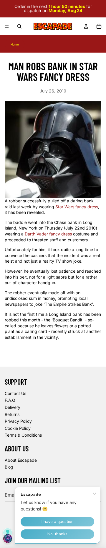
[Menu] (7, 26)
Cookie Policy (18, 428)
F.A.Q (10, 400)
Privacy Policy (18, 421)
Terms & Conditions (23, 435)
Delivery (12, 407)
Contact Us (15, 393)
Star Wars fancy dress (76, 206)
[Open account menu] (86, 26)
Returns (12, 414)
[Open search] (19, 26)
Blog (9, 466)
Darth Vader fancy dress (48, 233)
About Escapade (21, 460)
